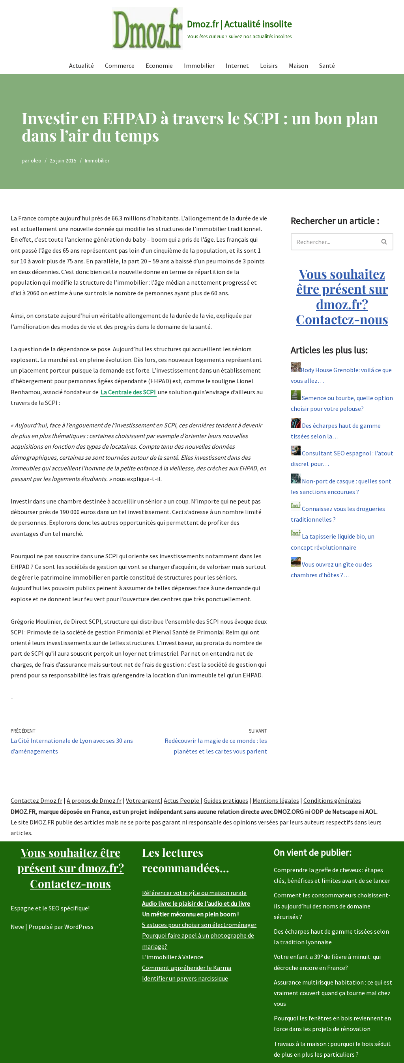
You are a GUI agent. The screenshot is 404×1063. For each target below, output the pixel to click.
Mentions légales (275, 800)
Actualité (81, 65)
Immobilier (199, 65)
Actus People (182, 800)
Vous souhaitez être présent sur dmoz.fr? (342, 296)
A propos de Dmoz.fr (94, 800)
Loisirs (269, 65)
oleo (36, 160)
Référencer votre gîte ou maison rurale (194, 893)
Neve (17, 927)
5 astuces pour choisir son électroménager (199, 925)
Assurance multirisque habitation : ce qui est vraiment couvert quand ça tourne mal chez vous (333, 992)
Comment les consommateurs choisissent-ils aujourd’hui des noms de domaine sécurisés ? (332, 905)
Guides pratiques (226, 800)
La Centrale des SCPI (128, 392)
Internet (237, 65)
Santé (327, 65)
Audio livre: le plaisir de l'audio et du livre (196, 903)
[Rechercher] (384, 241)
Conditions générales (332, 800)
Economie (159, 65)
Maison (298, 65)
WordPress (79, 927)
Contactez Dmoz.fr (36, 800)
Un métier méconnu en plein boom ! (190, 914)
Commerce (120, 65)
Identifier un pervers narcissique (185, 978)
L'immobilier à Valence (172, 957)
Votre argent (143, 800)
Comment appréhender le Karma (186, 968)
